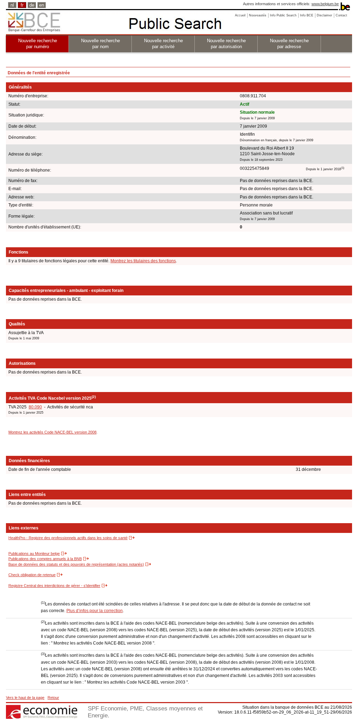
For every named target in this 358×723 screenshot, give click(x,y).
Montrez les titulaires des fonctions (143, 260)
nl (12, 5)
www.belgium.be (325, 4)
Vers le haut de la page (25, 697)
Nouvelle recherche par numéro (37, 43)
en (41, 5)
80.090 (35, 407)
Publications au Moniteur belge (34, 553)
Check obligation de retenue (32, 575)
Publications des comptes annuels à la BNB (45, 559)
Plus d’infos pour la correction (94, 610)
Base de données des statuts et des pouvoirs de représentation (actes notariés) (76, 564)
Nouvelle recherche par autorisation (226, 43)
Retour (53, 697)
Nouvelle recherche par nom (100, 43)
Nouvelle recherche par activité (163, 43)
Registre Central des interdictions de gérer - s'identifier (54, 585)
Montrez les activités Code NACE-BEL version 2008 (52, 432)
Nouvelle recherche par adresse (289, 43)
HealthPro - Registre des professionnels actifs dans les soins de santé (68, 538)
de (31, 5)
